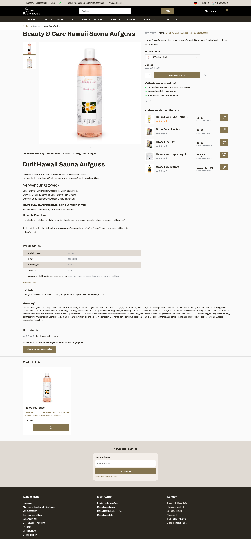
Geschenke (100, 19)
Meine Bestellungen (106, 507)
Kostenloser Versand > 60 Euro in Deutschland (169, 87)
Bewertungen (89, 154)
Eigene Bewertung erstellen (39, 349)
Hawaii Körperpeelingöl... (172, 154)
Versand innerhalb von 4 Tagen (162, 91)
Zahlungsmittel (30, 519)
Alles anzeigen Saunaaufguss (194, 33)
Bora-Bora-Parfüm (168, 129)
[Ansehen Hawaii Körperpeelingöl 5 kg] (149, 156)
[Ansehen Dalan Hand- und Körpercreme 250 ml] (149, 119)
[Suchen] (127, 11)
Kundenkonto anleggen (107, 503)
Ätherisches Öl (32, 19)
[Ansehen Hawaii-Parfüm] (149, 144)
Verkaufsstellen (30, 511)
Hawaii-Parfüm (165, 141)
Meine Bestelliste (105, 515)
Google (224, 3)
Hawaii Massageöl (168, 166)
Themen (145, 19)
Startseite (36, 26)
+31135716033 (178, 519)
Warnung (77, 154)
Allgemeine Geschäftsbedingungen (39, 507)
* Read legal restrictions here (106, 477)
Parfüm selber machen (124, 19)
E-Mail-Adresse (103, 457)
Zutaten (66, 154)
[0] (225, 11)
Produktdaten (53, 154)
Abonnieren (125, 471)
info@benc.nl (181, 523)
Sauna (48, 19)
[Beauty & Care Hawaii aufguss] (47, 387)
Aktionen (172, 19)
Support (205, 3)
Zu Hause (72, 19)
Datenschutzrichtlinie (32, 515)
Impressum (28, 503)
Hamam (60, 19)
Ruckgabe (28, 527)
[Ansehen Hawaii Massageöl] (149, 168)
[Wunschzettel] (219, 11)
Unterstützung (29, 531)
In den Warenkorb (177, 75)
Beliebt (158, 19)
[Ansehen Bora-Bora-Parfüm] (149, 131)
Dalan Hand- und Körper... (172, 116)
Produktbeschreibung (34, 154)
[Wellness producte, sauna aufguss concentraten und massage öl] (36, 11)
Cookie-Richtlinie (31, 535)
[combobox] (105, 11)
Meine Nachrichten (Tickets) (110, 511)
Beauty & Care (172, 33)
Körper (86, 19)
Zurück (28, 26)
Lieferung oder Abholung (34, 523)
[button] (89, 147)
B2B (167, 11)
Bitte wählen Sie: (153, 51)
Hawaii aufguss (35, 407)
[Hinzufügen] (224, 117)
